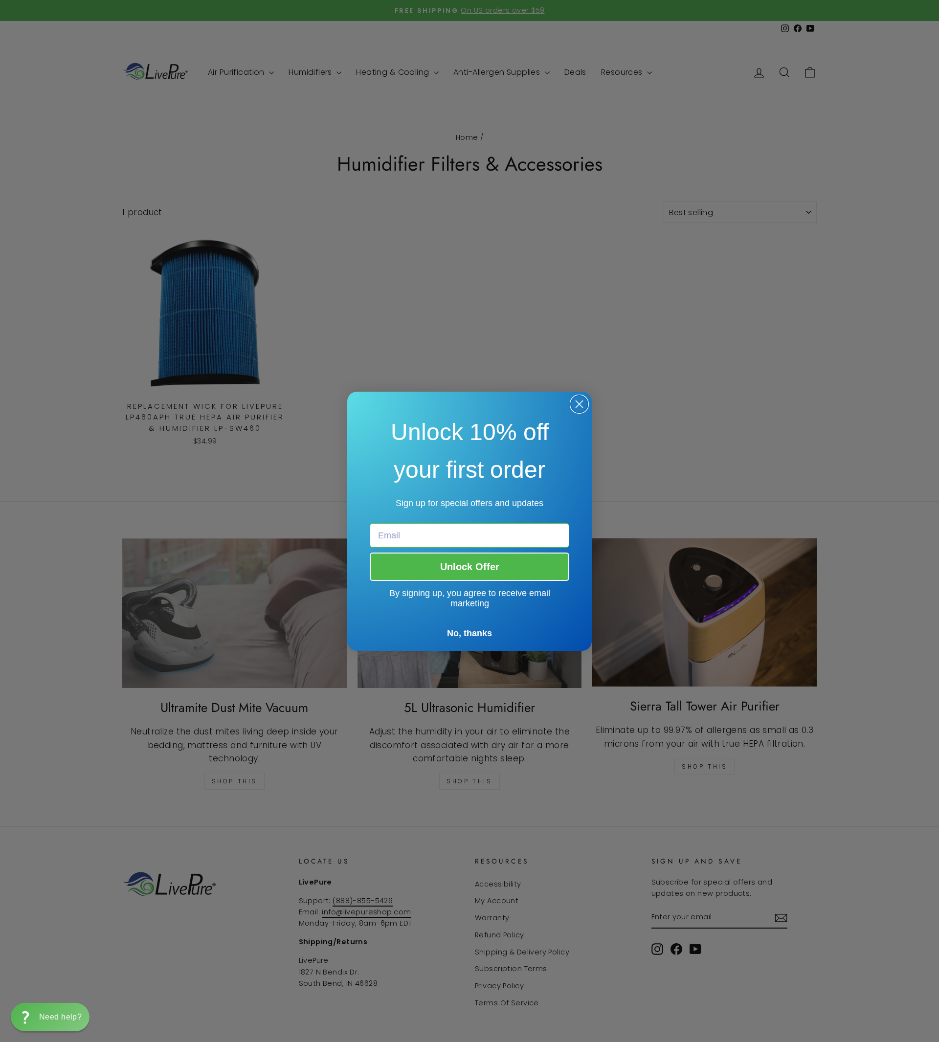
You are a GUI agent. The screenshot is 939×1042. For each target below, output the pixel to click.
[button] (50, 1017)
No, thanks (469, 633)
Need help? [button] (60, 1017)
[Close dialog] (579, 404)
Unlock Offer (469, 566)
